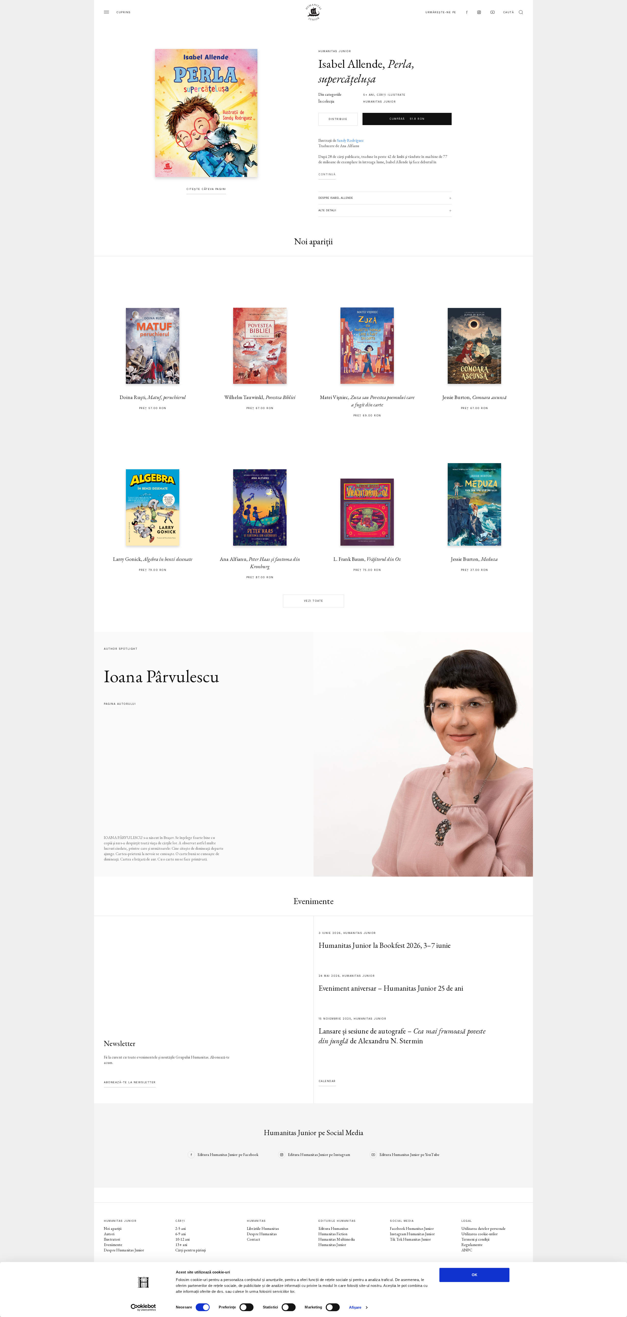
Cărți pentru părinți (190, 1250)
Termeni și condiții (475, 1239)
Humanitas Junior (379, 101)
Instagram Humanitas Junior (412, 1233)
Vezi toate (313, 600)
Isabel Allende (350, 63)
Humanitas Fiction (333, 1233)
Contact (253, 1239)
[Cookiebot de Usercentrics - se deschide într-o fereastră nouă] (143, 1307)
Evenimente (113, 1244)
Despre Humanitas (262, 1233)
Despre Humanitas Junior (124, 1250)
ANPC (466, 1250)
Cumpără (407, 118)
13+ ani (181, 1244)
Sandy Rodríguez (350, 140)
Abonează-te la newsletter (130, 1082)
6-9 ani (180, 1233)
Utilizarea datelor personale (483, 1228)
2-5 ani (180, 1228)
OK (474, 1275)
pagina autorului (120, 704)
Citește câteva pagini (206, 189)
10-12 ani (182, 1239)
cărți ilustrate (391, 94)
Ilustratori (112, 1239)
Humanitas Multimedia (336, 1239)
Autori (109, 1233)
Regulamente (472, 1244)
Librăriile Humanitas (263, 1228)
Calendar (327, 1081)
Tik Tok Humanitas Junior (410, 1239)
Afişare (355, 1307)
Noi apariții (112, 1228)
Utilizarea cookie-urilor (479, 1233)
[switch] (246, 1307)
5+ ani (368, 94)
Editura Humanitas (333, 1228)
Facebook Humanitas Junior (412, 1228)
